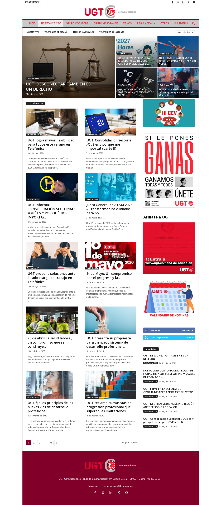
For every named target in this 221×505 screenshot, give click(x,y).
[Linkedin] (183, 2)
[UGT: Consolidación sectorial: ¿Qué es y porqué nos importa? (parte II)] (110, 122)
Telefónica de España (56, 32)
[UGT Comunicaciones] (110, 12)
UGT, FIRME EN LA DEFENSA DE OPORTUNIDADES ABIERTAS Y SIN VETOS (177, 60)
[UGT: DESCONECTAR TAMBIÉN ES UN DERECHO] (68, 67)
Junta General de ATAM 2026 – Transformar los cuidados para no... (109, 209)
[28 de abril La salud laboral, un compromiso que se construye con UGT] (52, 320)
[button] (193, 24)
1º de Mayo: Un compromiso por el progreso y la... (109, 275)
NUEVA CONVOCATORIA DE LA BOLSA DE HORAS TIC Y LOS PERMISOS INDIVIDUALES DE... (133, 60)
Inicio (32, 23)
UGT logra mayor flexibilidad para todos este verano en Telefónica (51, 144)
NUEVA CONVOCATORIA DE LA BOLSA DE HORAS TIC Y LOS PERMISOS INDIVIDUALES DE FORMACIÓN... (169, 374)
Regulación (144, 23)
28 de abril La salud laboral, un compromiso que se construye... (50, 342)
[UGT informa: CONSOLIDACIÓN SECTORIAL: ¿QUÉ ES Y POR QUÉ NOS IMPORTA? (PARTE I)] (52, 187)
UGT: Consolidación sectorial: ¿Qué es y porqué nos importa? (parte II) (109, 144)
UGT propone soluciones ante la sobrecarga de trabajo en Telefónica (51, 277)
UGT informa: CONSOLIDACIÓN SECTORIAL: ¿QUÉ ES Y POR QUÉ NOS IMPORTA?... (51, 211)
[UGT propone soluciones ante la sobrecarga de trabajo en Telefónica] (52, 255)
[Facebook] (173, 2)
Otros (164, 23)
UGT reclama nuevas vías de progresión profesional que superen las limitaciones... (108, 407)
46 (51, 442)
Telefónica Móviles (83, 32)
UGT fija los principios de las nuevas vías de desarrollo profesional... (50, 407)
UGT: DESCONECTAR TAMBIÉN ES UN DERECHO (58, 86)
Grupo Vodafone (77, 23)
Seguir (189, 337)
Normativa (33, 32)
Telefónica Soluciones (111, 32)
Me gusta (187, 330)
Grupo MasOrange (106, 23)
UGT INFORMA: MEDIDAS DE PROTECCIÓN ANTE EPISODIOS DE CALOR (135, 92)
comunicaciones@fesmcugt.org (117, 486)
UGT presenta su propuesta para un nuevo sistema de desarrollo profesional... (108, 342)
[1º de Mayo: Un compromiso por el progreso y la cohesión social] (110, 255)
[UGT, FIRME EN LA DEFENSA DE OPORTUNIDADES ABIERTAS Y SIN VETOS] (178, 51)
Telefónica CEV (51, 23)
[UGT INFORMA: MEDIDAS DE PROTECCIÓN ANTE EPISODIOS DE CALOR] (136, 83)
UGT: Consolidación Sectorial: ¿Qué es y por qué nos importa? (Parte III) (176, 92)
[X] (189, 2)
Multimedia (181, 23)
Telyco (127, 23)
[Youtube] (194, 2)
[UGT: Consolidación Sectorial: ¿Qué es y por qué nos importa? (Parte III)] (178, 83)
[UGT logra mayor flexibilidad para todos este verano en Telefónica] (52, 122)
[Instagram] (178, 2)
